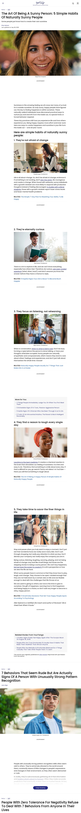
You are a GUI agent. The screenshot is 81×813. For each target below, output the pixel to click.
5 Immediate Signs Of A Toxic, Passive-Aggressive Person (38, 408)
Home (3, 9)
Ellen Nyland (5, 25)
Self (9, 9)
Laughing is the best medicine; (26, 462)
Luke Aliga (5, 685)
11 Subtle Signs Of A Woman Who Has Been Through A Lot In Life (40, 411)
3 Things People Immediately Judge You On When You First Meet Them (40, 403)
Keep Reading (40, 788)
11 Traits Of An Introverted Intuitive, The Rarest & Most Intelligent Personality (40, 415)
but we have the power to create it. (28, 567)
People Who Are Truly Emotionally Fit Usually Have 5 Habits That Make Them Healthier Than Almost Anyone (40, 643)
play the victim (46, 180)
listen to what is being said (42, 349)
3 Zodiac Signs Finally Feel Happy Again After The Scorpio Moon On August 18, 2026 (40, 638)
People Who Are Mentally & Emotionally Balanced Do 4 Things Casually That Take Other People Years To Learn (39, 648)
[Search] (72, 3)
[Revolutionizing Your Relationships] (40, 2)
